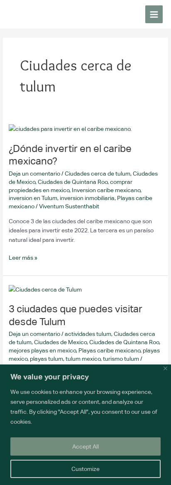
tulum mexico (83, 358)
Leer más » (23, 257)
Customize (85, 469)
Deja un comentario (34, 173)
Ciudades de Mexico (60, 342)
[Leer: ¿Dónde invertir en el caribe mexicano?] (70, 128)
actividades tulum (88, 334)
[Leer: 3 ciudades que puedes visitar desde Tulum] (45, 289)
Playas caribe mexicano (109, 350)
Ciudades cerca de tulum (97, 173)
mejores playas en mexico (42, 350)
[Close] (165, 368)
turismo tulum (121, 358)
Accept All (85, 446)
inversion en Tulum (33, 198)
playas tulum (46, 358)
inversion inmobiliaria (87, 198)
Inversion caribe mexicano (106, 190)
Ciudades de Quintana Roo (72, 182)
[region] (85, 424)
